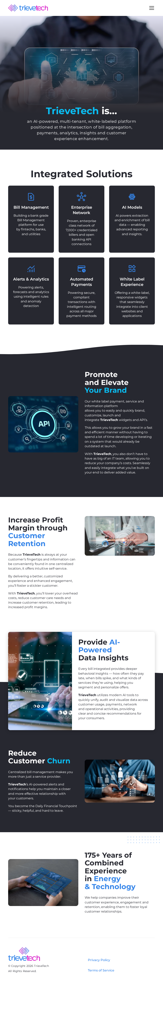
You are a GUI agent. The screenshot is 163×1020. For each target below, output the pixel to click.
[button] (151, 8)
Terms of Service (101, 970)
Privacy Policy (99, 960)
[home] (28, 8)
